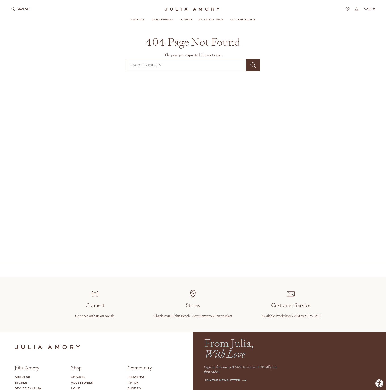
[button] (137, 20)
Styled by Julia (28, 388)
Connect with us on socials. (95, 315)
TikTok (132, 382)
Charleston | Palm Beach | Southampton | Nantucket (192, 315)
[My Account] (356, 9)
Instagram (136, 377)
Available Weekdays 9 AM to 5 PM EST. (291, 315)
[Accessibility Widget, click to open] (379, 383)
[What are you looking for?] (253, 65)
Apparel (78, 377)
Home (75, 388)
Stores (21, 382)
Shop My (134, 388)
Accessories (82, 382)
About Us (22, 377)
